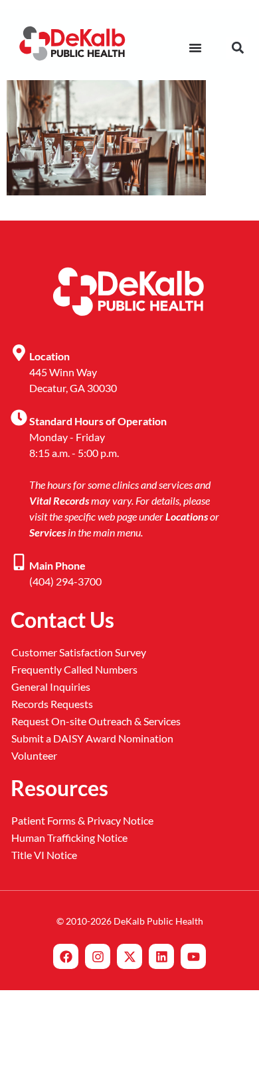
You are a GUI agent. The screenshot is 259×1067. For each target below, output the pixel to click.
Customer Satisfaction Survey (78, 652)
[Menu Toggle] (195, 47)
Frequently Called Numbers (74, 669)
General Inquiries (50, 686)
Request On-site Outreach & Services (96, 721)
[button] (237, 48)
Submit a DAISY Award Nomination (92, 738)
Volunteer (34, 755)
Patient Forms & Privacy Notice (82, 820)
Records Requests (52, 703)
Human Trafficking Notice (69, 837)
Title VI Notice (44, 854)
